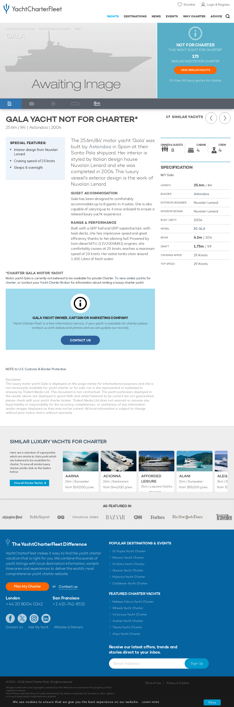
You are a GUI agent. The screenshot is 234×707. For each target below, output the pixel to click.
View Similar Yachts (195, 70)
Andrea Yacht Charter (127, 621)
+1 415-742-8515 (69, 604)
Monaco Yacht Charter (128, 557)
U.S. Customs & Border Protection (42, 369)
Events (172, 16)
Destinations (135, 16)
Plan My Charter (27, 586)
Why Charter (194, 16)
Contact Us (80, 340)
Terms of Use (153, 683)
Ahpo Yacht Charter (126, 634)
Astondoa (100, 146)
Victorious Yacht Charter (129, 614)
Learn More (150, 702)
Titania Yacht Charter (127, 627)
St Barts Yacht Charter (128, 564)
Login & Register (218, 4)
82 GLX (199, 229)
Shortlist (189, 4)
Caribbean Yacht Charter (130, 583)
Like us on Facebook (10, 618)
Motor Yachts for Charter (54, 28)
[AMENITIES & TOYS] (98, 104)
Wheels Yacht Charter (127, 608)
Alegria (225, 476)
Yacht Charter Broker (55, 282)
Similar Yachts (187, 116)
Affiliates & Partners (68, 627)
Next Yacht (225, 118)
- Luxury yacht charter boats (32, 8)
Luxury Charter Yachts (20, 28)
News (156, 16)
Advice (216, 16)
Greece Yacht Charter (128, 570)
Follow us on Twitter (22, 618)
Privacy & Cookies (178, 683)
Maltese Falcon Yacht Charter (133, 602)
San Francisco (66, 598)
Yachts (113, 16)
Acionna (112, 476)
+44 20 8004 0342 (24, 604)
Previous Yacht (211, 118)
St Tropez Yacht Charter (129, 551)
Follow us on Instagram (34, 618)
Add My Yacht (38, 627)
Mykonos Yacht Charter (128, 577)
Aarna (72, 476)
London (13, 598)
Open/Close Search (228, 16)
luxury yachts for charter (203, 80)
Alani (184, 476)
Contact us (68, 586)
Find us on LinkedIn (46, 618)
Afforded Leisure (151, 478)
